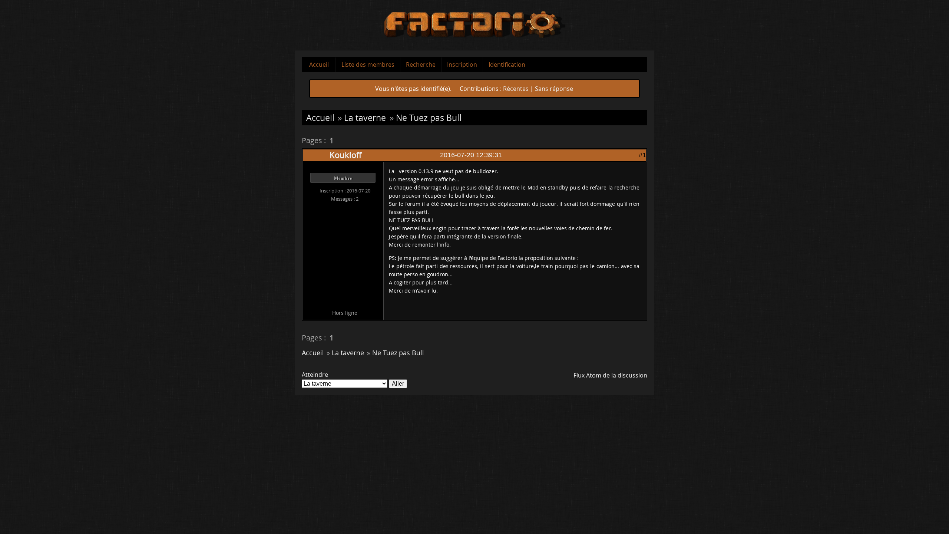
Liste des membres (367, 64)
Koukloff (345, 155)
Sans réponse (554, 89)
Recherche (421, 64)
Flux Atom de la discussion (610, 375)
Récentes (516, 89)
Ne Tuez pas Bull (429, 117)
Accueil (319, 64)
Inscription (462, 64)
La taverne (365, 117)
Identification (507, 64)
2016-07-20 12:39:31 (471, 155)
